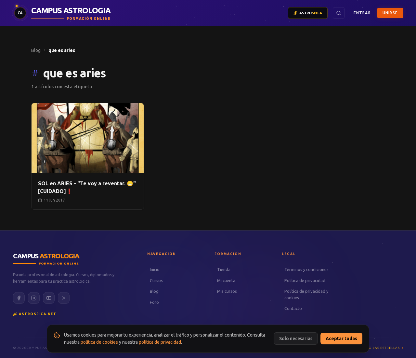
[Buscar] (338, 13)
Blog (36, 50)
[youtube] (49, 298)
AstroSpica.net (37, 314)
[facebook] (19, 298)
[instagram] (34, 298)
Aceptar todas (341, 338)
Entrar (362, 13)
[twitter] (64, 298)
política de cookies (99, 342)
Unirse (390, 13)
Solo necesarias (295, 338)
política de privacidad (160, 342)
